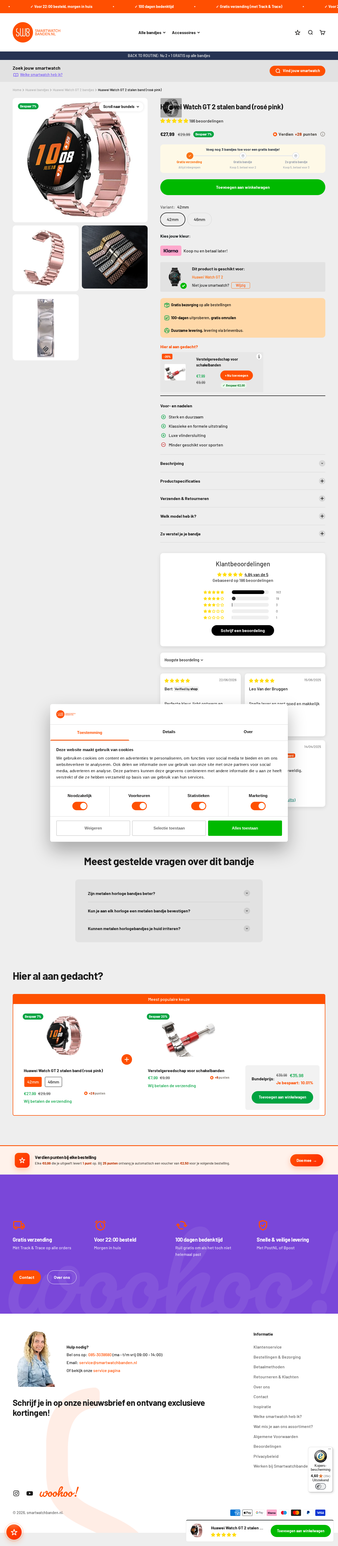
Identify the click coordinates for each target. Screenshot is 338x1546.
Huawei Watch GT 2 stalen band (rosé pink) (130, 90)
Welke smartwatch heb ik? (41, 74)
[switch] (139, 806)
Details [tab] (169, 731)
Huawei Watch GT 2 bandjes (73, 90)
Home (17, 90)
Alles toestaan (245, 828)
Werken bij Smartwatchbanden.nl (284, 1465)
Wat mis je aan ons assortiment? (283, 1426)
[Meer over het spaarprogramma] (322, 134)
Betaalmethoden (269, 1366)
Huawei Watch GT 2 (207, 277)
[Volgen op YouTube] (29, 1493)
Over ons (62, 1277)
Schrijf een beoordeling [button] (243, 630)
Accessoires (184, 32)
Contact (26, 1277)
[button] (174, 121)
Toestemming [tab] (89, 732)
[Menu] (329, 1450)
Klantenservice (267, 1346)
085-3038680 (100, 1354)
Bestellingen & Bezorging (277, 1356)
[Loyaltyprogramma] (14, 1532)
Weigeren (93, 828)
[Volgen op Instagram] (16, 1493)
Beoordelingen (267, 1446)
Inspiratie (262, 1406)
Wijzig (241, 285)
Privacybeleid (266, 1456)
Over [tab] (248, 731)
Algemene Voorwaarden (275, 1436)
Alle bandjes (149, 32)
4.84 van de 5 (256, 574)
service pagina (106, 1370)
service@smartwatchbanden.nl (108, 1362)
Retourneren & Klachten (276, 1376)
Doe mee (304, 1160)
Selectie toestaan (169, 828)
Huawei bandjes (37, 90)
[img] (177, 680)
